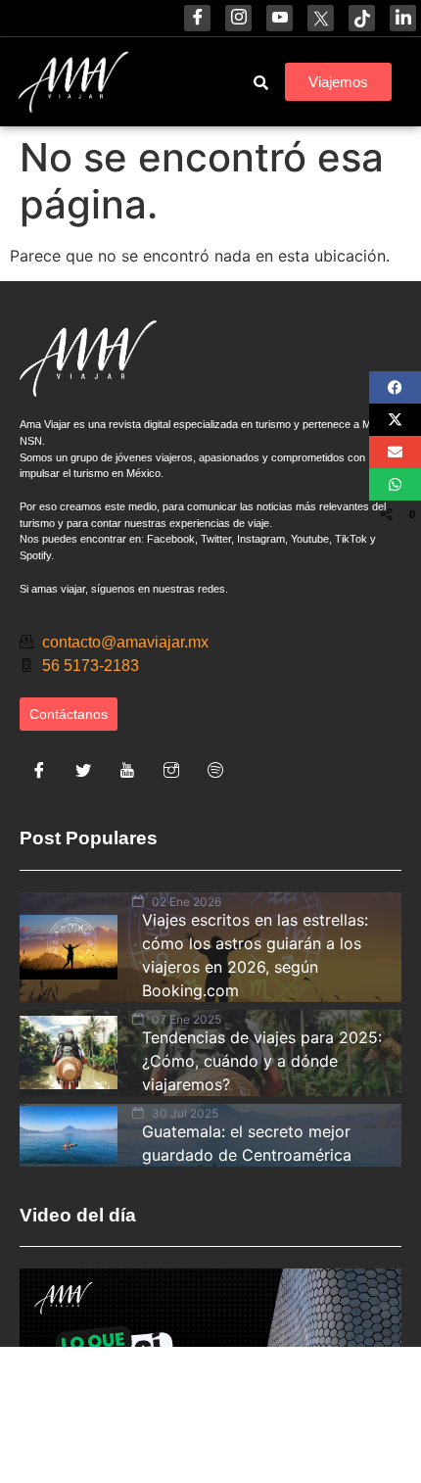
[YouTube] (279, 18)
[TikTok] (362, 18)
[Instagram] (238, 18)
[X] (320, 18)
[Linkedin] (403, 18)
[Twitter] (83, 770)
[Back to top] (244, 1419)
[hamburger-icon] (192, 82)
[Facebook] (197, 18)
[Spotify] (215, 770)
